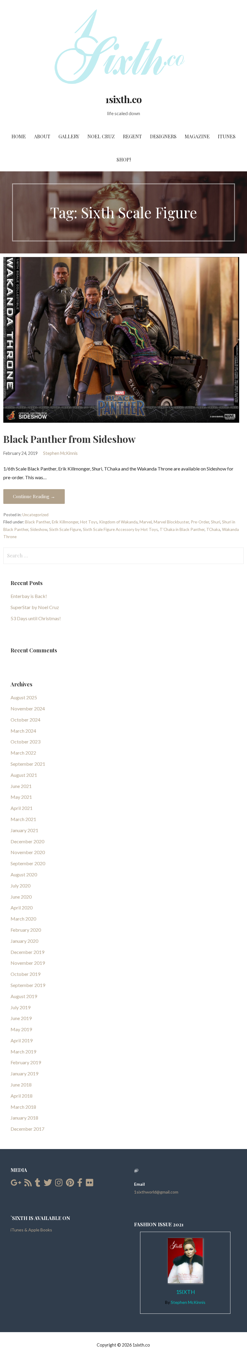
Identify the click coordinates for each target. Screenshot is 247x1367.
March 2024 (23, 731)
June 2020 (21, 897)
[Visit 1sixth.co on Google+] (16, 1184)
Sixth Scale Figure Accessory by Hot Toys (120, 529)
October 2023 (25, 741)
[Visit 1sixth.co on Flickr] (89, 1184)
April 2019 (22, 1040)
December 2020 (27, 841)
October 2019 (25, 974)
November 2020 (28, 852)
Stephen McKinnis (60, 453)
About (42, 136)
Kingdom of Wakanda (118, 522)
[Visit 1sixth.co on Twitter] (48, 1184)
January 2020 (24, 941)
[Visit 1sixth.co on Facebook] (80, 1184)
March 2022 (23, 753)
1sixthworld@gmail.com (156, 1191)
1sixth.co (123, 99)
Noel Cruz (101, 136)
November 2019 (28, 963)
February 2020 (26, 930)
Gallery (68, 136)
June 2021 (21, 786)
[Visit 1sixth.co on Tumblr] (37, 1184)
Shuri (215, 522)
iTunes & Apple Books (31, 1229)
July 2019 (20, 1007)
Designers (163, 136)
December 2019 (27, 952)
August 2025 (24, 697)
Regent (132, 136)
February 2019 (26, 1062)
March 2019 (23, 1051)
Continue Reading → (34, 496)
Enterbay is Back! (29, 596)
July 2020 (20, 885)
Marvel (145, 522)
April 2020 (22, 907)
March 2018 (23, 1107)
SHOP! (124, 159)
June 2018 (21, 1084)
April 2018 (22, 1096)
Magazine (197, 136)
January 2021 (24, 830)
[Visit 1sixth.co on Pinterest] (70, 1184)
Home (18, 136)
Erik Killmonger (65, 522)
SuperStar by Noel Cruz (35, 607)
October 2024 (25, 719)
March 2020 (23, 918)
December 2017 (27, 1129)
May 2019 (21, 1029)
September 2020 (28, 863)
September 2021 (28, 764)
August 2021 (24, 775)
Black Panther (37, 522)
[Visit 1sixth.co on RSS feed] (28, 1184)
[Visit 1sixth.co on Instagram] (59, 1184)
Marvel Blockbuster (171, 522)
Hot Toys (88, 522)
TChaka (213, 529)
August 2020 (24, 874)
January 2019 (24, 1073)
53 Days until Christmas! (36, 618)
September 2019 (28, 985)
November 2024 (28, 708)
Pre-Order (200, 522)
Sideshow (38, 529)
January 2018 (24, 1117)
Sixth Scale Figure (65, 529)
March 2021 (23, 819)
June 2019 (21, 1018)
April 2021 (22, 808)
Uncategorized (35, 514)
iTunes (227, 136)
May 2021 (21, 797)
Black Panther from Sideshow (69, 438)
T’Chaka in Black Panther (182, 529)
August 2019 (24, 996)
